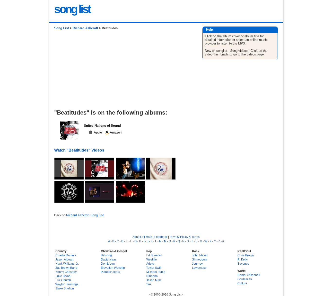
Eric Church (63, 280)
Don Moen (108, 263)
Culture (242, 283)
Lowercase (199, 267)
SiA (148, 284)
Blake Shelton (64, 288)
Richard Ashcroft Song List (85, 215)
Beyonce (243, 263)
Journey (197, 263)
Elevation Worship (113, 267)
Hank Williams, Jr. (67, 263)
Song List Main (142, 236)
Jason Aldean (64, 259)
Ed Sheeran (154, 255)
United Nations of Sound (102, 125)
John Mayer (200, 255)
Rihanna (152, 276)
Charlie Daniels (65, 255)
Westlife (151, 259)
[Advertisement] (123, 71)
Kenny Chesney (66, 271)
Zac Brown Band (66, 267)
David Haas (108, 259)
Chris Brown (245, 255)
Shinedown (199, 259)
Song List (61, 28)
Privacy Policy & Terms (185, 236)
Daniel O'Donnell (248, 275)
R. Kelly (242, 259)
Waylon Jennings (66, 284)
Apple (98, 132)
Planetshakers (110, 271)
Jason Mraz (154, 280)
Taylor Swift (153, 267)
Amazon (115, 132)
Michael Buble (155, 271)
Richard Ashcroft (85, 28)
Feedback (160, 236)
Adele (150, 263)
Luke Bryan (62, 276)
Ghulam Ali (244, 279)
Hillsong (106, 255)
